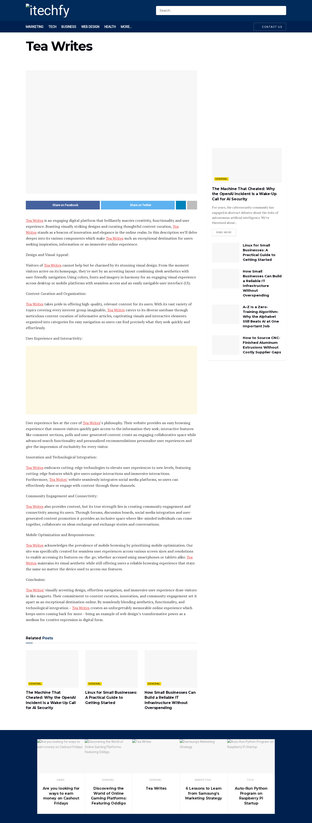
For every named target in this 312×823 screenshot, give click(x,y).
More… (126, 27)
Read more (224, 232)
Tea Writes (34, 220)
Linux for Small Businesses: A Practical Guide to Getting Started (111, 697)
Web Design (90, 27)
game (61, 779)
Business (68, 27)
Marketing (34, 27)
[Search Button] (281, 10)
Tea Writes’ (58, 479)
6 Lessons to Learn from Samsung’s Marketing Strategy (203, 793)
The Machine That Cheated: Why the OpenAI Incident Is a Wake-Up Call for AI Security (244, 194)
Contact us (271, 27)
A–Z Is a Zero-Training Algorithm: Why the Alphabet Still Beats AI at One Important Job (261, 316)
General (35, 683)
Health (110, 27)
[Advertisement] (111, 380)
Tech (52, 27)
